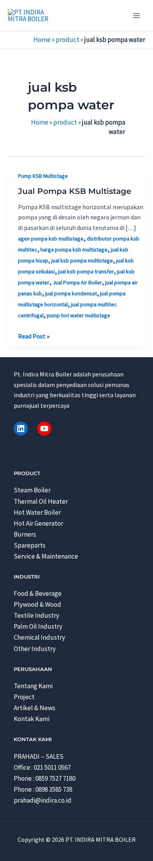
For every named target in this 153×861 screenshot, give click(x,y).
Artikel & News (34, 708)
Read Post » (33, 336)
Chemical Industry (39, 637)
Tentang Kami (33, 686)
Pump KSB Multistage (43, 175)
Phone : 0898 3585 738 (43, 789)
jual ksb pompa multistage (82, 260)
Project (24, 697)
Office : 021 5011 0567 (42, 767)
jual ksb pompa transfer (86, 271)
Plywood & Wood (37, 604)
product (67, 39)
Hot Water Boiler (37, 512)
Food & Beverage (38, 593)
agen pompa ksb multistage (51, 238)
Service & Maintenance (46, 556)
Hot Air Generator (38, 523)
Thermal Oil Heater (41, 501)
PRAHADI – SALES (39, 756)
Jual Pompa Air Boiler (77, 282)
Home (42, 39)
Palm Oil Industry (38, 626)
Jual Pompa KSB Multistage (74, 191)
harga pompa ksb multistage (73, 249)
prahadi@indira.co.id (42, 800)
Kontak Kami (31, 718)
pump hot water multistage (78, 315)
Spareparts (30, 545)
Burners (25, 534)
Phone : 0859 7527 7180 (44, 778)
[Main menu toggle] (136, 15)
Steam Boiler (32, 490)
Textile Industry (36, 615)
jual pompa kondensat (71, 293)
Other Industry (35, 648)
